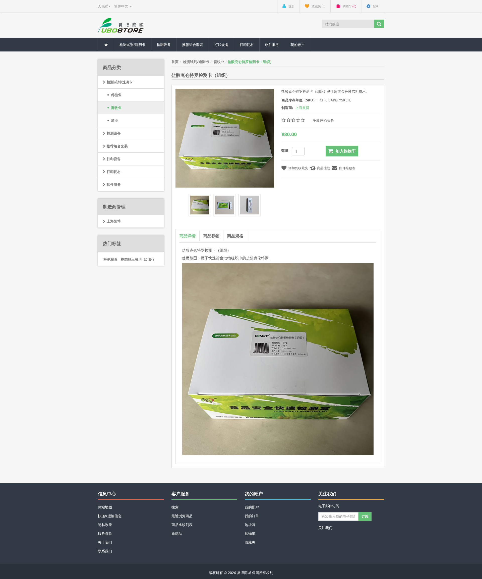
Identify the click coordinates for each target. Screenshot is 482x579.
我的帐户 (297, 44)
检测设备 (164, 44)
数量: (285, 150)
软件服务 (272, 44)
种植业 (116, 94)
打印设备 (221, 44)
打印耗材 (247, 44)
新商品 (176, 533)
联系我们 (105, 551)
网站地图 (105, 507)
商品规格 (235, 236)
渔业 (114, 120)
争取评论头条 (323, 120)
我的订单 (252, 515)
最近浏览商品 (182, 515)
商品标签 (211, 236)
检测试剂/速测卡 (120, 82)
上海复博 (114, 221)
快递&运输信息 (110, 515)
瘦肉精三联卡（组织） (138, 259)
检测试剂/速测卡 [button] (132, 44)
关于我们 (105, 542)
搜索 (174, 507)
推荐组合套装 (192, 44)
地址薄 (250, 524)
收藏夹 (250, 542)
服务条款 (105, 533)
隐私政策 (105, 524)
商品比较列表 (182, 524)
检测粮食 (110, 259)
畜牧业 (116, 107)
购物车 (250, 533)
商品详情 (187, 236)
